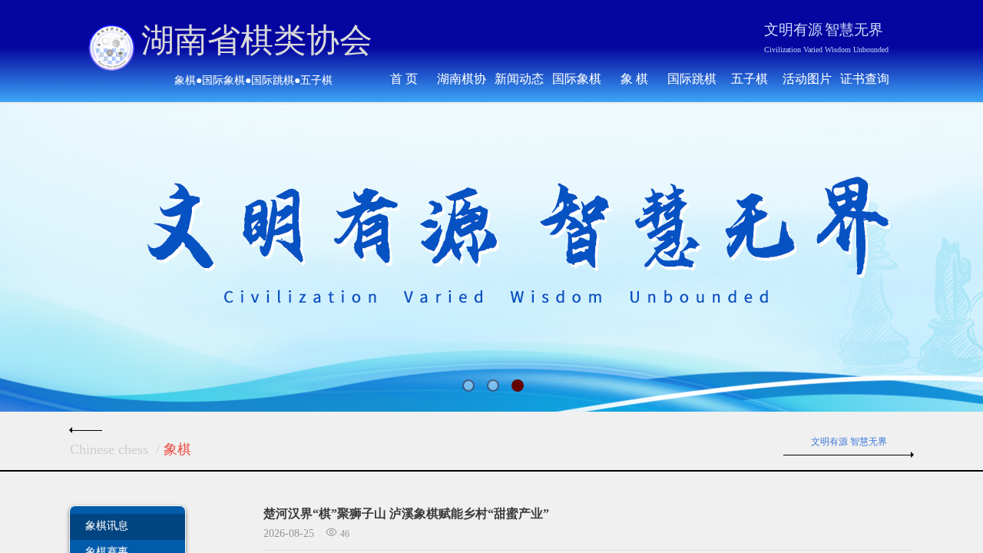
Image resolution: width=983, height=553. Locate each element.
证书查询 (864, 78)
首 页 (404, 78)
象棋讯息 (106, 525)
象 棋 (634, 78)
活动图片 (807, 78)
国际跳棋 (692, 78)
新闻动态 (519, 78)
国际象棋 (576, 78)
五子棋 (749, 78)
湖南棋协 (461, 78)
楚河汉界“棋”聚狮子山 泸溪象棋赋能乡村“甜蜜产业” (406, 513)
